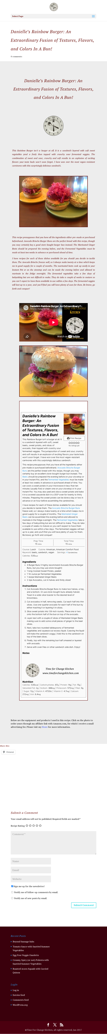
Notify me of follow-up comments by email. (36, 892)
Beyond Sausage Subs (23, 941)
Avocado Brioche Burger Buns (66, 508)
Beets (25, 476)
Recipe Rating (18, 825)
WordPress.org (20, 1004)
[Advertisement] (53, 777)
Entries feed (19, 995)
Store (45, 726)
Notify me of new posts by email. (30, 898)
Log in (16, 990)
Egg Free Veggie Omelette (26, 955)
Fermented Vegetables (58, 479)
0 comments (16, 56)
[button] (70, 443)
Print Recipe (75, 438)
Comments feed (21, 999)
